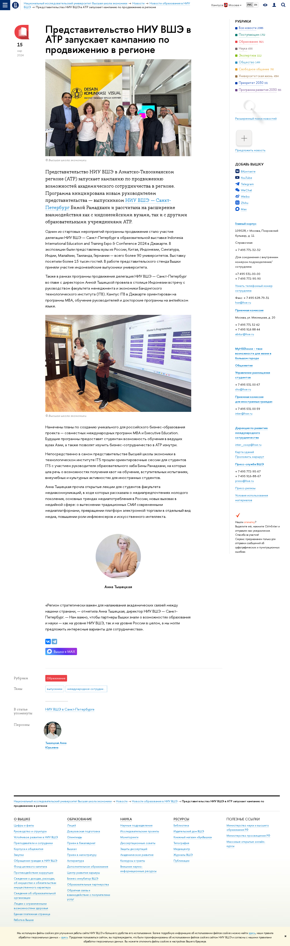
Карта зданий (244, 452)
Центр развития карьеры (83, 873)
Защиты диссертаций (133, 849)
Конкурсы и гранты (132, 861)
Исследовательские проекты (139, 831)
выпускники (54, 689)
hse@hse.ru (243, 302)
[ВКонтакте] (48, 641)
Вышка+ (72, 849)
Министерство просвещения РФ (248, 835)
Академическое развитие (137, 855)
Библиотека (181, 825)
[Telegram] (54, 641)
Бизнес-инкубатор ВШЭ (82, 878)
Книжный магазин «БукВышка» (193, 837)
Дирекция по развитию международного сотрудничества (251, 432)
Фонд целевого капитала (30, 866)
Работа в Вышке (24, 920)
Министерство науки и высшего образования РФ (248, 827)
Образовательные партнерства (88, 884)
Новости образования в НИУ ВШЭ (155, 801)
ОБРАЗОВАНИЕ (79, 819)
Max (244, 209)
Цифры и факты (24, 825)
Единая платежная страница (32, 914)
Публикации (181, 861)
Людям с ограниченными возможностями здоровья (31, 906)
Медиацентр (182, 849)
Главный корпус (245, 224)
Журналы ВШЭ (183, 855)
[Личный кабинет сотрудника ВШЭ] (274, 5)
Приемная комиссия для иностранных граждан (253, 399)
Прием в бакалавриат (81, 843)
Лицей (71, 825)
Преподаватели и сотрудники (33, 843)
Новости (122, 801)
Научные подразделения (136, 825)
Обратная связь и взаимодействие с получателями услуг (88, 894)
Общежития (244, 365)
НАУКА (126, 819)
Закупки (19, 855)
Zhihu (244, 203)
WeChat (246, 190)
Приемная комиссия (249, 310)
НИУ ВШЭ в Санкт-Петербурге (69, 709)
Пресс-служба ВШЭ (249, 464)
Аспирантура (75, 861)
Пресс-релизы (245, 488)
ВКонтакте (248, 171)
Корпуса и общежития (28, 849)
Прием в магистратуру (82, 855)
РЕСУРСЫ (181, 819)
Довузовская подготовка (83, 831)
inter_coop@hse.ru (248, 445)
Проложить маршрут (249, 457)
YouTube (246, 178)
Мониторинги (129, 837)
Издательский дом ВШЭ (189, 831)
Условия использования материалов (251, 497)
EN (255, 4)
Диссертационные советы (137, 843)
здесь (252, 933)
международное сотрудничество (87, 689)
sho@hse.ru (243, 389)
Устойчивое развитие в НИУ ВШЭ (36, 837)
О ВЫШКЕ (22, 819)
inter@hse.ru (243, 413)
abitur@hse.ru (244, 334)
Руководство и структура (30, 831)
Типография (181, 843)
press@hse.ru (244, 481)
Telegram (247, 184)
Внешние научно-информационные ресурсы (138, 869)
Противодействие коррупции (33, 873)
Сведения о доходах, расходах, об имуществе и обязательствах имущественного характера (35, 883)
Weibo (245, 196)
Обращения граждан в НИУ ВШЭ (35, 861)
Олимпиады (74, 837)
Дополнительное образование (87, 866)
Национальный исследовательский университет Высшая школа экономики (63, 801)
